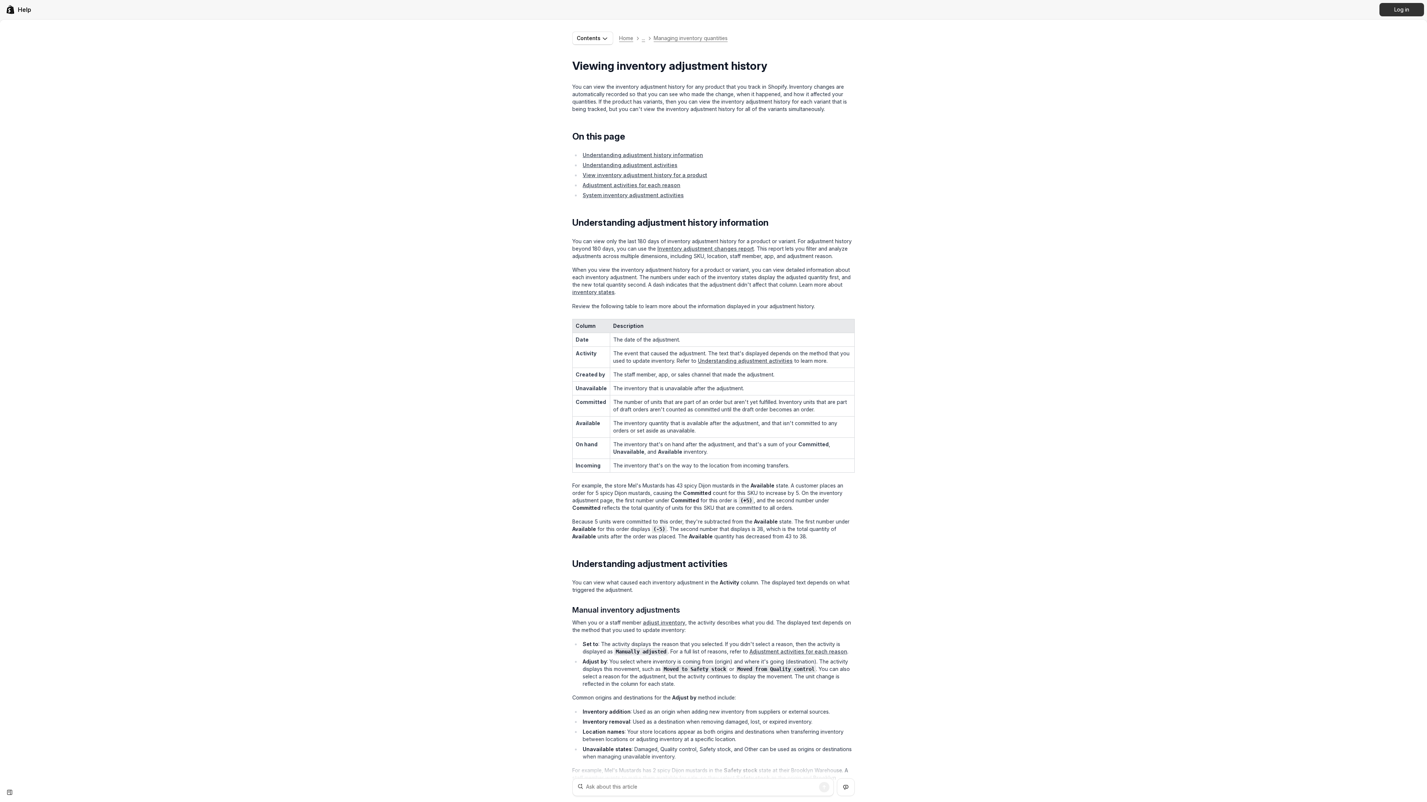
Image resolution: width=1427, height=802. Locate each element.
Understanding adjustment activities (630, 165)
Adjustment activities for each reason (631, 185)
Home (626, 38)
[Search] (824, 787)
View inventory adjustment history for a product (645, 175)
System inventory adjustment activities (633, 195)
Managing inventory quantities (691, 38)
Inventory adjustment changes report (705, 248)
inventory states (593, 292)
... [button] (643, 38)
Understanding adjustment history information (643, 155)
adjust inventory (664, 622)
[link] (18, 9)
